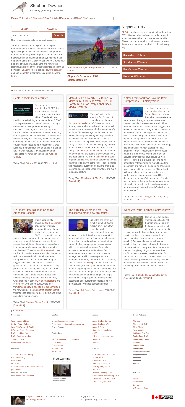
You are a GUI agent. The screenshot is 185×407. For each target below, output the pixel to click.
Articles (55, 18)
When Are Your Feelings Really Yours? (147, 209)
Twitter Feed (138, 348)
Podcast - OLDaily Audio (20, 342)
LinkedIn (136, 342)
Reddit (45, 302)
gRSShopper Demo (140, 388)
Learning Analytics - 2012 (102, 367)
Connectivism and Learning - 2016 (105, 376)
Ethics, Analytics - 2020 (101, 382)
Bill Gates (85, 290)
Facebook (137, 360)
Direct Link (51, 163)
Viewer (135, 379)
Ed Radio (136, 385)
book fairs (38, 287)
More (14, 76)
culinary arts (52, 287)
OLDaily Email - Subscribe (21, 324)
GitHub (29, 163)
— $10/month (135, 55)
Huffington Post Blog (141, 333)
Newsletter (38, 18)
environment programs (45, 281)
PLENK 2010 (97, 357)
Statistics (96, 339)
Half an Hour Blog (18, 357)
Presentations (67, 18)
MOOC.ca (15, 364)
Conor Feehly (142, 196)
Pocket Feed (138, 336)
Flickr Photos (138, 327)
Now (85, 18)
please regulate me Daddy (89, 150)
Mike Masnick (87, 178)
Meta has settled (80, 123)
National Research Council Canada (65, 339)
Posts (47, 18)
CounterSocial (138, 345)
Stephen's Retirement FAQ (82, 76)
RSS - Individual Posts (20, 333)
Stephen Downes (75, 67)
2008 (98, 355)
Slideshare (137, 357)
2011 (108, 355)
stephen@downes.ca (95, 67)
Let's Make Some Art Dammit (22, 376)
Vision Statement (77, 79)
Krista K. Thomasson (146, 275)
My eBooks (56, 351)
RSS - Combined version (21, 336)
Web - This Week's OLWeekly (23, 327)
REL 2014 (96, 370)
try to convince (91, 160)
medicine (20, 284)
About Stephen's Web (100, 324)
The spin (91, 262)
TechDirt (99, 178)
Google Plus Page (140, 355)
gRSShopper (16, 370)
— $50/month (135, 69)
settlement (104, 157)
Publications (25, 18)
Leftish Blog (16, 360)
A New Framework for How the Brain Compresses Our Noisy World (145, 99)
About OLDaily (98, 327)
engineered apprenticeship (46, 290)
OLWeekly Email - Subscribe (22, 330)
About (78, 18)
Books (15, 18)
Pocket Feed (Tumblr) (141, 339)
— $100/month (134, 76)
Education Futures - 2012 (102, 364)
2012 (113, 355)
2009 (103, 355)
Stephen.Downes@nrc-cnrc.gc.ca (70, 324)
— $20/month (135, 62)
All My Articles (57, 348)
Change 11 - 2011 (99, 360)
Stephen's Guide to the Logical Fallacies (27, 367)
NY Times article (53, 223)
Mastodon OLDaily (140, 324)
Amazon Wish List (140, 330)
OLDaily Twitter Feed (141, 351)
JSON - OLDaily (17, 339)
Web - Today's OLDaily (20, 321)
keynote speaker (53, 70)
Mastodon (137, 321)
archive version (45, 250)
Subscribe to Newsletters (102, 330)
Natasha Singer (33, 302)
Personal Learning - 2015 (102, 373)
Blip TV (136, 364)
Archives (95, 342)
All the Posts (18, 310)
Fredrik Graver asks (154, 114)
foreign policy (24, 287)
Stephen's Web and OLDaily (22, 355)
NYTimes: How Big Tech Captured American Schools (33, 211)
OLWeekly (52, 29)
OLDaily (24, 29)
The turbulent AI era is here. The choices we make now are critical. (89, 211)
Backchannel (138, 382)
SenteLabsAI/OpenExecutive (30, 98)
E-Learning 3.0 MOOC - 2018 (103, 379)
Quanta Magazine (158, 196)
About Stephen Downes (101, 321)
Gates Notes (97, 290)
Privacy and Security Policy (103, 336)
